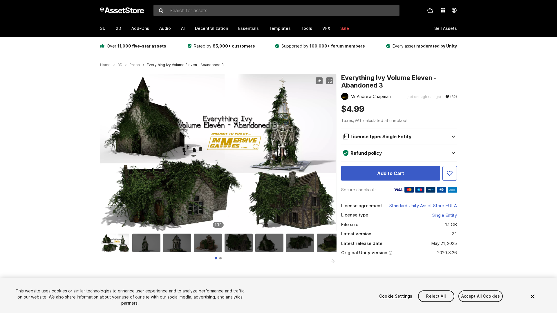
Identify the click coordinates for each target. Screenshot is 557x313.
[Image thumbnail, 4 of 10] (209, 243)
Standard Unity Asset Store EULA (423, 205)
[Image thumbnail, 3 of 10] (178, 243)
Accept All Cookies (480, 296)
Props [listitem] (134, 65)
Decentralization (211, 28)
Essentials (248, 28)
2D (118, 28)
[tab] (216, 258)
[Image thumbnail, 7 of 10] (301, 243)
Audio (165, 28)
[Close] (532, 296)
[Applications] (443, 10)
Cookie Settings (395, 296)
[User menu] (454, 10)
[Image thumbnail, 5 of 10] (240, 243)
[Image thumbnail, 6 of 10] (270, 243)
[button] (430, 10)
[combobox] (276, 10)
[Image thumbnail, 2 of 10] (147, 243)
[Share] (319, 80)
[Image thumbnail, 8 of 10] (332, 243)
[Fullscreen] (329, 80)
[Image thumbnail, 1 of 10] (116, 243)
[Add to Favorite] (449, 173)
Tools (306, 28)
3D (103, 28)
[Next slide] (333, 261)
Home (105, 65)
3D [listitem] (119, 65)
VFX (326, 28)
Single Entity (444, 215)
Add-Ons (140, 28)
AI (183, 28)
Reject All (436, 296)
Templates (280, 28)
